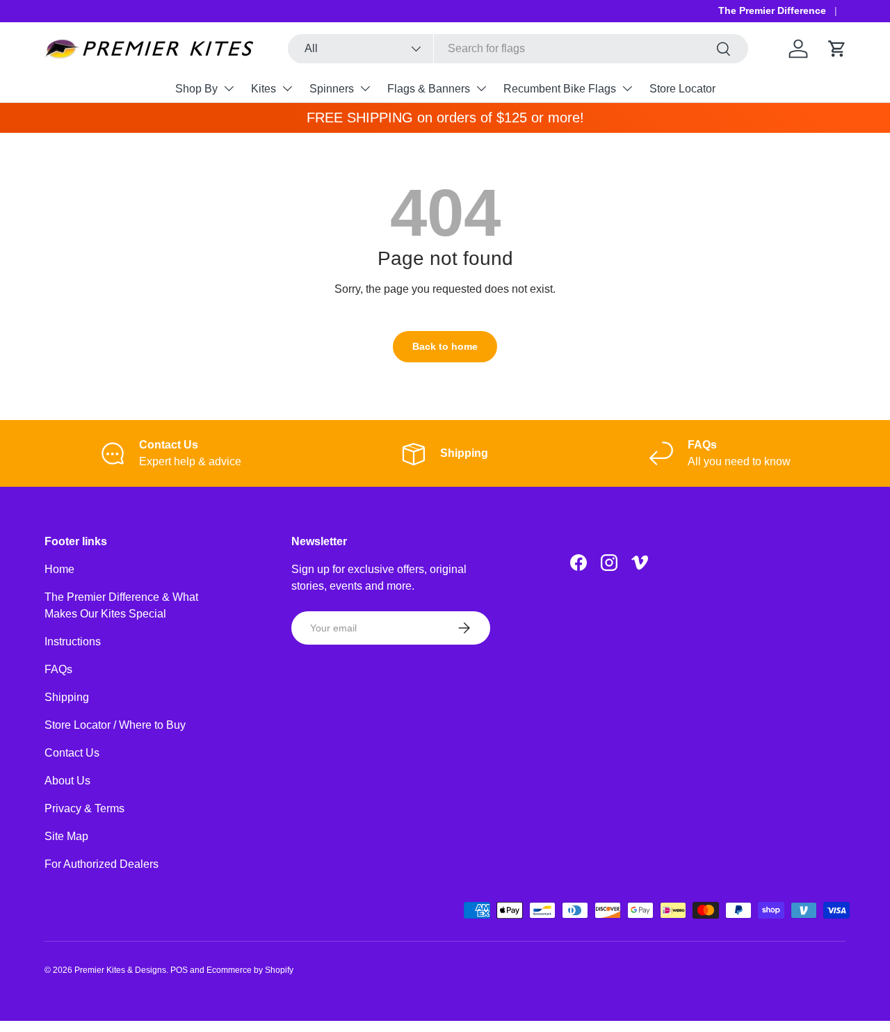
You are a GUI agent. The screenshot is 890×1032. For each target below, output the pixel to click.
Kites (263, 89)
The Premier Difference (772, 10)
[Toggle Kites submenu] (287, 88)
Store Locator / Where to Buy (115, 725)
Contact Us (71, 753)
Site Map (66, 836)
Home (59, 569)
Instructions (72, 641)
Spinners (331, 89)
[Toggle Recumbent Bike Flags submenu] (627, 88)
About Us (67, 781)
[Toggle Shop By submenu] (228, 88)
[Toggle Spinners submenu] (365, 88)
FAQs (58, 669)
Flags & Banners (428, 89)
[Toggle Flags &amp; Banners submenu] (481, 88)
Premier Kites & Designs (120, 970)
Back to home (445, 346)
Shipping (66, 697)
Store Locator (682, 89)
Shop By (196, 89)
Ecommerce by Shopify (250, 970)
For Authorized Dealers (101, 864)
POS (179, 970)
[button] (837, 48)
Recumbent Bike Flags (559, 89)
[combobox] (518, 48)
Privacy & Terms (84, 808)
